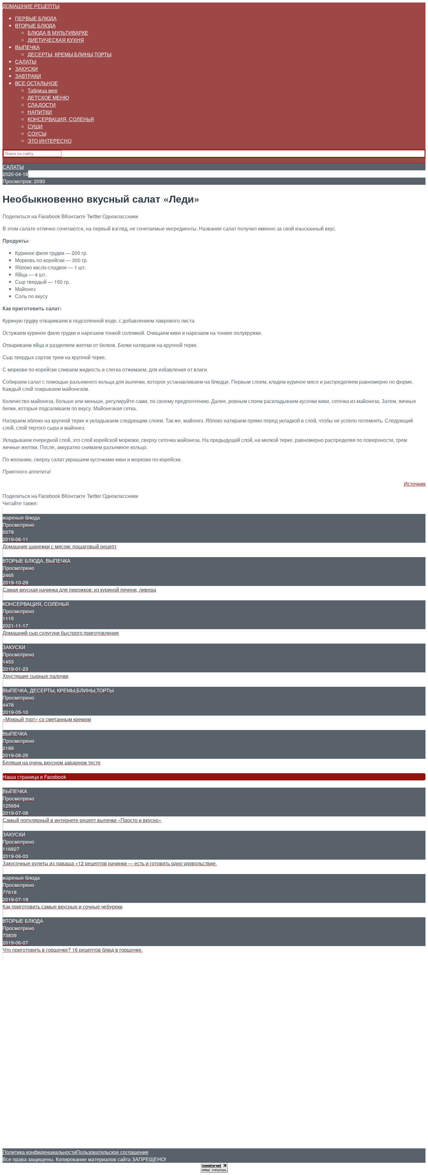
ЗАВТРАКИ (28, 76)
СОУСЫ (37, 133)
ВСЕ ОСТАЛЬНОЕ (36, 83)
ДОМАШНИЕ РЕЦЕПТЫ (31, 6)
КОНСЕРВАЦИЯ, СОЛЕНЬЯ (61, 119)
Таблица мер (42, 90)
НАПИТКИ (40, 112)
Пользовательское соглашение (112, 1152)
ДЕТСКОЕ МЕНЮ (48, 97)
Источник (414, 483)
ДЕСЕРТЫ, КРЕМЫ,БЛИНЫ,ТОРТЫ (70, 54)
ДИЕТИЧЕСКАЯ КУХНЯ (56, 40)
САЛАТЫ (25, 61)
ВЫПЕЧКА (27, 47)
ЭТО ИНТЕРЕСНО (49, 140)
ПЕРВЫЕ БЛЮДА (36, 18)
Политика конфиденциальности (39, 1152)
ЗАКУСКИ (26, 68)
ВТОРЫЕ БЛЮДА (35, 25)
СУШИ (35, 126)
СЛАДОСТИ (42, 104)
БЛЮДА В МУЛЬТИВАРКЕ (58, 32)
